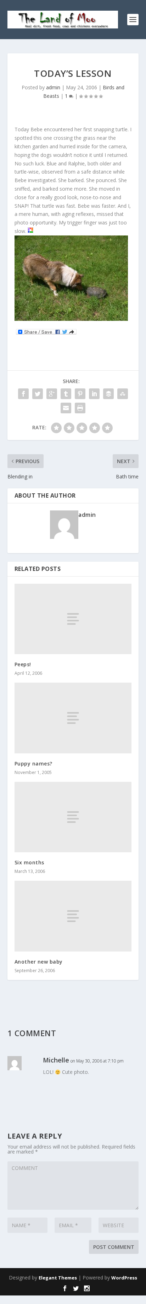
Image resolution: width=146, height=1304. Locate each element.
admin (53, 87)
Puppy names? (33, 763)
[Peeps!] (73, 619)
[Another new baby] (73, 916)
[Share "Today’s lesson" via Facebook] (23, 394)
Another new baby (39, 961)
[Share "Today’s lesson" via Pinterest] (80, 394)
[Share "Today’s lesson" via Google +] (52, 394)
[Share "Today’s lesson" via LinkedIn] (94, 394)
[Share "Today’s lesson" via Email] (66, 408)
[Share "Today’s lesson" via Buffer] (108, 394)
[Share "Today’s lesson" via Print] (80, 408)
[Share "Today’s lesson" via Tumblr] (66, 394)
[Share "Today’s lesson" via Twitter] (37, 394)
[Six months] (73, 817)
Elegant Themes (58, 1277)
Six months (29, 862)
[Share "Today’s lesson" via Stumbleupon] (123, 394)
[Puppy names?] (73, 718)
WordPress (124, 1277)
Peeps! (23, 664)
